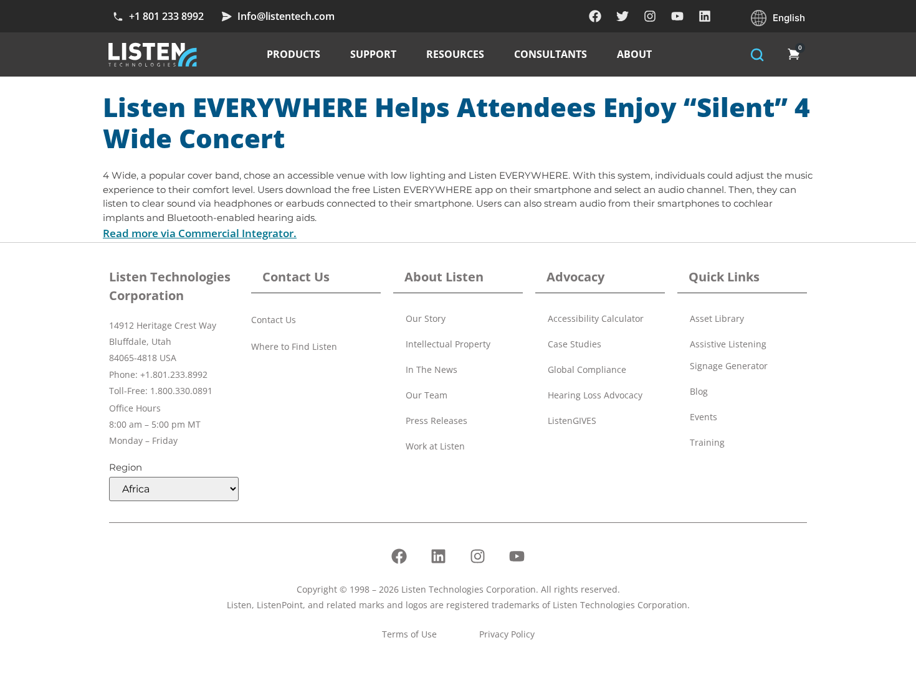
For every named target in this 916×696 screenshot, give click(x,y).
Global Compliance (587, 369)
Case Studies (574, 344)
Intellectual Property (448, 344)
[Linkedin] (705, 16)
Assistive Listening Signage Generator (729, 355)
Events (703, 417)
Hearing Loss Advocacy (595, 395)
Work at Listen (435, 446)
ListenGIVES (572, 420)
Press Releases (436, 420)
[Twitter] (622, 16)
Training (707, 442)
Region (125, 467)
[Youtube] (677, 16)
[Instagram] (650, 16)
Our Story (426, 318)
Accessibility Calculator (596, 318)
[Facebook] (595, 16)
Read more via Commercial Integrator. (200, 233)
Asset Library (717, 318)
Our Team (426, 395)
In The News (431, 369)
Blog (699, 391)
